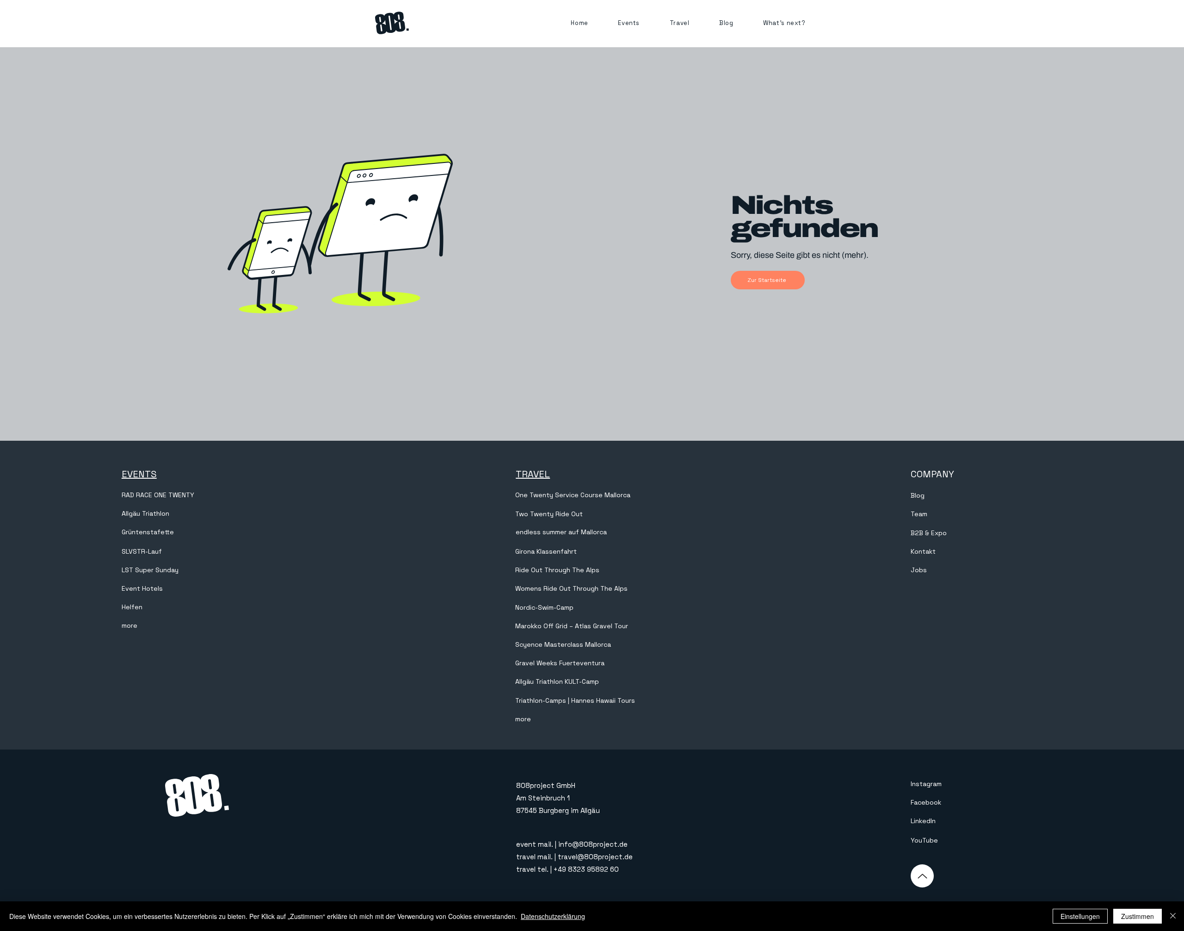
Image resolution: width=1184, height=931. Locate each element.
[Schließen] (1172, 916)
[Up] (922, 875)
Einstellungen (1080, 916)
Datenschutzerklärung (553, 916)
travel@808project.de (595, 856)
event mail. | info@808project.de (572, 844)
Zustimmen (1137, 916)
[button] (629, 23)
